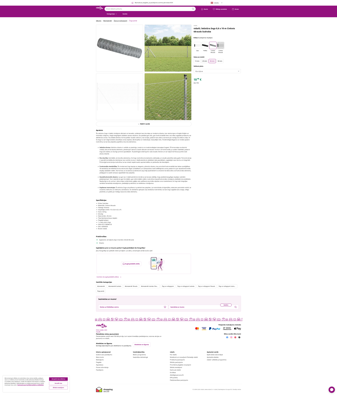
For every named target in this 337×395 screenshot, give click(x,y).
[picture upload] (156, 264)
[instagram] (231, 337)
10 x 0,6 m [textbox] (199, 71)
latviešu (216, 3)
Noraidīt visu (58, 383)
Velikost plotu (198, 66)
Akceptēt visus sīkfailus (58, 379)
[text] (197, 80)
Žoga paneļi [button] (100, 291)
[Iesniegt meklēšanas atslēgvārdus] (193, 8)
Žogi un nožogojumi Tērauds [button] (206, 286)
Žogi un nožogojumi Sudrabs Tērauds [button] (228, 286)
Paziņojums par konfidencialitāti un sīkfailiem (30, 385)
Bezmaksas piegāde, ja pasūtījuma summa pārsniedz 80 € (153, 3)
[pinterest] (235, 337)
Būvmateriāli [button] (101, 286)
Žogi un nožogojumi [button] (168, 286)
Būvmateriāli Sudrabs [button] (114, 286)
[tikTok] (239, 337)
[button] (197, 48)
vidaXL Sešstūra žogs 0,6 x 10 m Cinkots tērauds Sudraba (214, 30)
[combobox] (150, 9)
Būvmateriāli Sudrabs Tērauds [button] (150, 286)
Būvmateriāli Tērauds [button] (131, 286)
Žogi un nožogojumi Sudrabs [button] (185, 286)
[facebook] (227, 337)
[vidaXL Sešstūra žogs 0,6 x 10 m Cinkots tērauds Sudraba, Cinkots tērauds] (119, 48)
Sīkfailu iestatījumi (176, 367)
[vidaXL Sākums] (99, 8)
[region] (36, 383)
